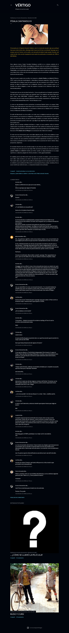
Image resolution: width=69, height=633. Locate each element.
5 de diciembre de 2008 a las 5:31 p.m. (23, 466)
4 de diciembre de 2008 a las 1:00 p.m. (23, 292)
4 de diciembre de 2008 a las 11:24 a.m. (24, 259)
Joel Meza (17, 297)
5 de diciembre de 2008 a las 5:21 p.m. (23, 455)
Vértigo (23, 5)
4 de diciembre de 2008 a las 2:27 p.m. (23, 303)
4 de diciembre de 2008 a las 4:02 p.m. (23, 345)
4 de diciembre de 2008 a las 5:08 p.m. (23, 410)
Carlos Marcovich (32, 173)
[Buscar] (58, 4)
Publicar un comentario (17, 497)
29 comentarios (20, 617)
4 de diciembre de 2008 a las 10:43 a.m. (24, 212)
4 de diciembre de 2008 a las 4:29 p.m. (23, 374)
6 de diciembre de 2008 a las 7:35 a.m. (23, 481)
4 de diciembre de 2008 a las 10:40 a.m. (24, 199)
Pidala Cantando (40, 173)
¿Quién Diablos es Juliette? (21, 173)
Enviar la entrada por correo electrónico (25, 171)
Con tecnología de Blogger (36, 627)
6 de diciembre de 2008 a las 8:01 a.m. (23, 493)
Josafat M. (17, 415)
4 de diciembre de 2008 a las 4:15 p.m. (23, 359)
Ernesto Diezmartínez (20, 195)
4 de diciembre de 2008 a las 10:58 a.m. (24, 231)
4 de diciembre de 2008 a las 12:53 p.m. (24, 279)
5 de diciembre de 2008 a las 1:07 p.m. (23, 437)
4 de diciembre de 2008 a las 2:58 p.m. (23, 327)
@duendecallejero (19, 236)
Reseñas (47, 173)
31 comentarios (20, 558)
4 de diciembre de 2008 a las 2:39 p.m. (23, 313)
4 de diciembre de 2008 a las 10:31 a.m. (24, 190)
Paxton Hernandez (19, 471)
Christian (17, 204)
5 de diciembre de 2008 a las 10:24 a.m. (24, 426)
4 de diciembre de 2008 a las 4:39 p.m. (23, 386)
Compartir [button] (12, 171)
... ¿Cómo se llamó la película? (26, 555)
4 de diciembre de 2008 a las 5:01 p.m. (23, 396)
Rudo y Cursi (17, 614)
